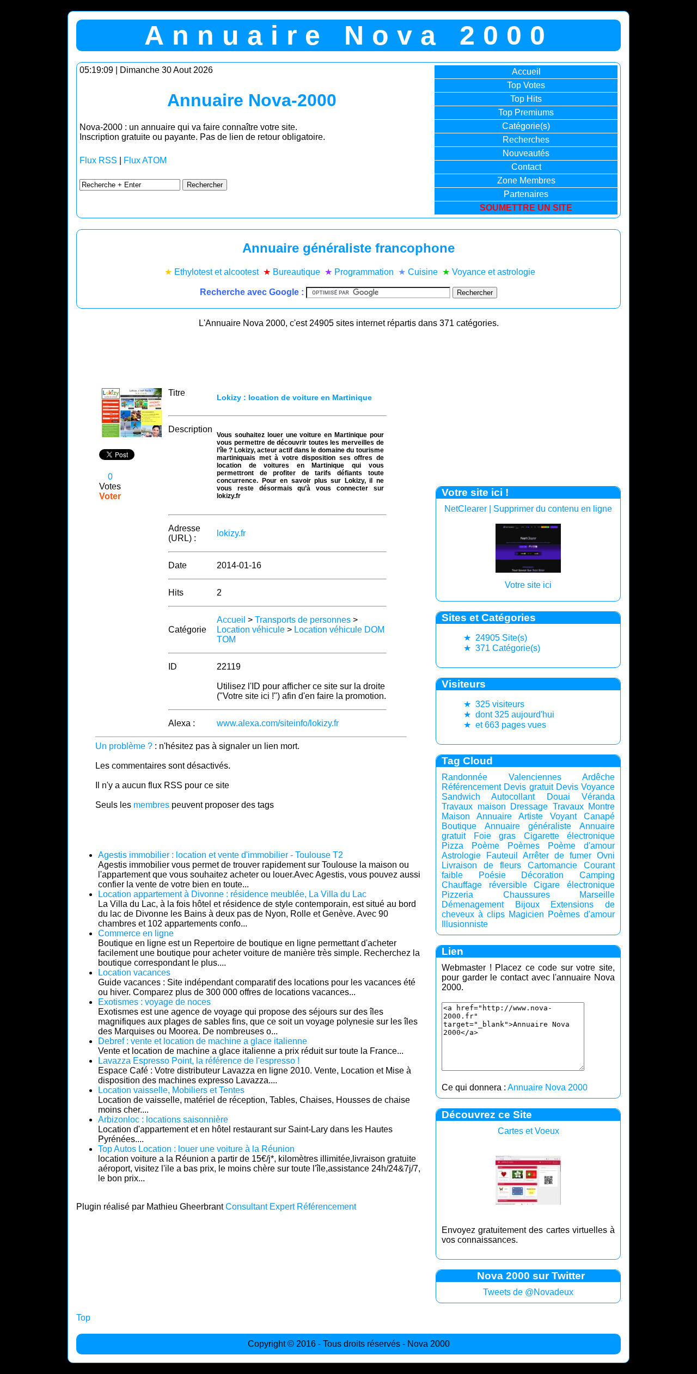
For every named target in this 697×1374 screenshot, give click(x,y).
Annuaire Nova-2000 (252, 100)
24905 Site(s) (495, 637)
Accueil (526, 71)
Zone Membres (526, 180)
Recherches (526, 139)
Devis (567, 787)
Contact (526, 166)
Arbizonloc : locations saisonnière (163, 1119)
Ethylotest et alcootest (216, 272)
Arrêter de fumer (557, 855)
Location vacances (134, 972)
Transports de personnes (303, 619)
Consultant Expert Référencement (290, 1206)
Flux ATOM (145, 160)
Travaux (568, 806)
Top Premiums (526, 112)
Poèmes (524, 845)
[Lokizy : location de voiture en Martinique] (131, 434)
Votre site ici (528, 585)
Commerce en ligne (136, 933)
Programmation (364, 272)
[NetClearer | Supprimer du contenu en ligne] (528, 569)
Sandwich (461, 796)
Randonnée (464, 777)
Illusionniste (465, 924)
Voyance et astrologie (493, 272)
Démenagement (473, 904)
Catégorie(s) (526, 126)
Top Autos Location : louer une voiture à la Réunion (196, 1149)
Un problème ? (123, 746)
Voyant (563, 816)
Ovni (606, 855)
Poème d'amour (581, 845)
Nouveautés (526, 153)
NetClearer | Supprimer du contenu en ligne (528, 508)
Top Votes (526, 85)
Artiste (530, 816)
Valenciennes (535, 777)
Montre (601, 806)
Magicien (526, 914)
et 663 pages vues (504, 724)
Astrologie (461, 855)
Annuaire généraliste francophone (348, 248)
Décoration (542, 875)
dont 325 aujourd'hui (508, 714)
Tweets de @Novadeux (528, 1292)
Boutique (459, 826)
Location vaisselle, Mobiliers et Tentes (171, 1090)
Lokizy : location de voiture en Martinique (294, 397)
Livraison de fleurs (481, 865)
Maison (456, 816)
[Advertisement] (250, 354)
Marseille (597, 894)
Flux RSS (98, 160)
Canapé (599, 816)
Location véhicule (251, 629)
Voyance (598, 787)
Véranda (598, 796)
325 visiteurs (493, 704)
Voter (110, 496)
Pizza (452, 845)
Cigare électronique (574, 885)
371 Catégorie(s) (501, 648)
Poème (485, 845)
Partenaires (526, 194)
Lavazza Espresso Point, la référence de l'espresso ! (198, 1060)
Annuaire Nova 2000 (548, 1087)
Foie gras (495, 836)
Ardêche (598, 777)
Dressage (529, 806)
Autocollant (513, 796)
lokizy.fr (231, 533)
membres (151, 804)
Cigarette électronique (569, 836)
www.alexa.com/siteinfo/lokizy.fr (278, 723)
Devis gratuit (528, 787)
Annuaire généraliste (528, 826)
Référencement (471, 787)
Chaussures (526, 894)
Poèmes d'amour (581, 914)
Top (83, 1317)
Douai (558, 796)
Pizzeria (457, 894)
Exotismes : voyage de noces (154, 1002)
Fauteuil (502, 855)
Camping (597, 875)
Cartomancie (552, 865)
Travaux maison (474, 806)
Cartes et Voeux (528, 1131)
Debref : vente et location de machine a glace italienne (202, 1041)
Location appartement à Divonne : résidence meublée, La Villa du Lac (232, 894)
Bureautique (296, 272)
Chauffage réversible (484, 885)
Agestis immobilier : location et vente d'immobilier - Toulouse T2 (220, 855)
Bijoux (527, 904)
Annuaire (494, 816)
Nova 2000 (428, 1343)
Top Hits (526, 98)
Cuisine (423, 272)
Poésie (492, 875)
